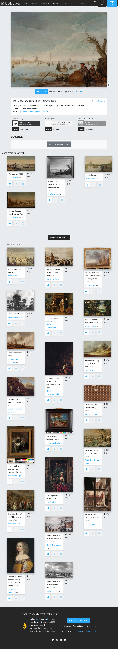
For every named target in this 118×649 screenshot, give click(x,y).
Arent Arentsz (100, 101)
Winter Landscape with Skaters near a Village (53, 538)
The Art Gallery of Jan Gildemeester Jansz (14, 517)
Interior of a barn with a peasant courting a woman (53, 381)
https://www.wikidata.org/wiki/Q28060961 (34, 111)
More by (59, 237)
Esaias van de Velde (53, 279)
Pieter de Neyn (90, 370)
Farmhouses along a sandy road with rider (92, 363)
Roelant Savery (90, 326)
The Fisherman (91, 175)
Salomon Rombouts (15, 317)
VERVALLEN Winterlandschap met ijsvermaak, (54, 184)
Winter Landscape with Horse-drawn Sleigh (53, 584)
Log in (79, 631)
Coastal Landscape (15, 353)
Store (82, 3)
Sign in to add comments (59, 144)
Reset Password (89, 631)
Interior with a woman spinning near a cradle (14, 469)
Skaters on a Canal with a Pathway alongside (53, 272)
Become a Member (78, 620)
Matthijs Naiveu (52, 502)
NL (20, 178)
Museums (45, 3)
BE (98, 326)
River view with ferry (15, 314)
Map (25, 3)
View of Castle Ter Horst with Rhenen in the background (93, 276)
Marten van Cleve (91, 414)
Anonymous (12, 276)
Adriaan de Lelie (14, 524)
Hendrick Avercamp (53, 545)
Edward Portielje (14, 475)
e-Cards (56, 3)
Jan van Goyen (51, 591)
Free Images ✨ (70, 3)
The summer (13, 174)
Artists (34, 3)
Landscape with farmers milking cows (91, 407)
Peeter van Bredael (53, 443)
